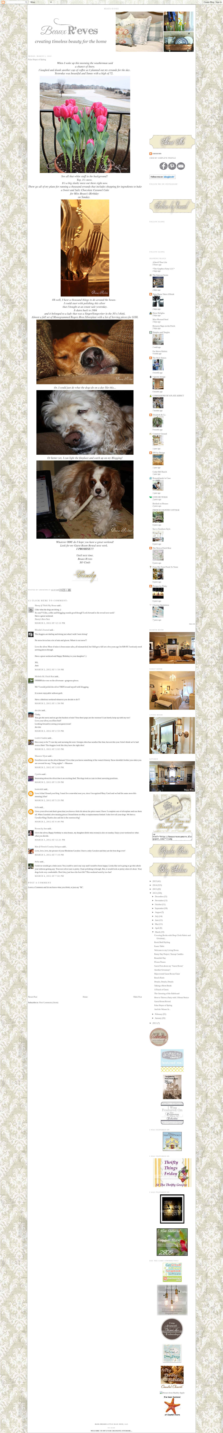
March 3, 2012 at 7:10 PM (49, 855)
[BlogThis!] (63, 590)
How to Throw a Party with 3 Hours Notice (171, 997)
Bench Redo (159, 978)
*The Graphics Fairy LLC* (164, 269)
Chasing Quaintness (161, 605)
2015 (155, 881)
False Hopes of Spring (163, 1005)
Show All (192, 624)
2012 (155, 893)
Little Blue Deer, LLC (117, 1424)
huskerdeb (39, 789)
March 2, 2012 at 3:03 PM (49, 767)
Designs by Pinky (160, 586)
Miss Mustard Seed (160, 319)
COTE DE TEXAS (160, 497)
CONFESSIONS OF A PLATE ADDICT (168, 396)
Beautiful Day (160, 958)
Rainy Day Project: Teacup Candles (168, 954)
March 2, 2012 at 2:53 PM (49, 731)
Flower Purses (160, 962)
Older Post (137, 997)
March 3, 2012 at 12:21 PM (50, 840)
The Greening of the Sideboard (166, 993)
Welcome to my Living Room (166, 950)
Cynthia (38, 774)
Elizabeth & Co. (159, 415)
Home (85, 997)
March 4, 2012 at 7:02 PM (49, 876)
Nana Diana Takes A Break (163, 294)
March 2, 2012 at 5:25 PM (49, 800)
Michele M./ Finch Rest (44, 676)
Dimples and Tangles (161, 332)
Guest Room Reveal (162, 1001)
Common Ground (160, 434)
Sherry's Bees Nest (42, 619)
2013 (155, 889)
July (157, 916)
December (159, 896)
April (157, 928)
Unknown (156, 153)
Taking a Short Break (163, 985)
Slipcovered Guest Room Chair (167, 974)
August (158, 912)
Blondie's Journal (42, 630)
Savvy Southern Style (161, 529)
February (159, 1014)
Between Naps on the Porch (164, 326)
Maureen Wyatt (41, 756)
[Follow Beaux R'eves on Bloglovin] (162, 178)
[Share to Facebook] (69, 590)
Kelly (37, 861)
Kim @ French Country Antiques (48, 846)
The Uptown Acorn (160, 275)
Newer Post (32, 997)
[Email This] (60, 590)
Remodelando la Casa (162, 478)
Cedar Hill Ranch (160, 472)
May (157, 924)
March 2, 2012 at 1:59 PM (49, 703)
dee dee (38, 710)
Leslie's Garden (41, 738)
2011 (155, 1023)
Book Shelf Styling (162, 942)
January (158, 1018)
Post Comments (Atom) (48, 1002)
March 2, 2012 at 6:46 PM (49, 821)
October (158, 904)
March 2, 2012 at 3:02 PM (49, 749)
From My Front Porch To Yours (165, 567)
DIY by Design (159, 453)
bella (37, 807)
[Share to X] (66, 590)
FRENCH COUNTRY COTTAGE (166, 510)
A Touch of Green (161, 989)
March (158, 932)
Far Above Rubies (160, 351)
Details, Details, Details (163, 982)
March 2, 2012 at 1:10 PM (49, 669)
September (159, 908)
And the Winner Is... (162, 1009)
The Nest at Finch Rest (162, 548)
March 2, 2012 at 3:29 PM (49, 782)
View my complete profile (162, 158)
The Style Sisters (159, 358)
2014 (155, 885)
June (157, 920)
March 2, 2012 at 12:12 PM (50, 623)
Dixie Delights (159, 313)
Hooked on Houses (160, 503)
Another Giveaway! (162, 970)
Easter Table (159, 946)
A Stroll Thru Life (160, 262)
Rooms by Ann (41, 828)
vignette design (159, 377)
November (159, 900)
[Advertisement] (51, 974)
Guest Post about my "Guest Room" (168, 966)
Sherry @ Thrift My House (46, 605)
